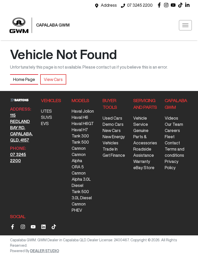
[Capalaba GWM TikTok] (54, 226)
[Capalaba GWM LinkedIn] (188, 5)
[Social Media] (181, 5)
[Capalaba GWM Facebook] (160, 5)
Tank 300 (80, 136)
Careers (172, 130)
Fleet (170, 137)
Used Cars (112, 118)
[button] (185, 25)
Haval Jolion (83, 111)
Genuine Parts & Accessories (145, 136)
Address (109, 5)
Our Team (174, 124)
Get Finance (114, 155)
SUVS (46, 117)
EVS (45, 123)
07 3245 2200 (140, 5)
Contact (172, 143)
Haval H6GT (83, 123)
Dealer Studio (44, 251)
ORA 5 (78, 167)
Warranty (141, 161)
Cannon (79, 148)
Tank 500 (80, 142)
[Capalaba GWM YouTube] (174, 5)
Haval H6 (80, 117)
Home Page (24, 79)
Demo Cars (113, 124)
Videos (171, 118)
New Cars (112, 130)
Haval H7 (80, 130)
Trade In (110, 149)
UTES (46, 111)
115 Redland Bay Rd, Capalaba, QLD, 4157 (21, 127)
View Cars (53, 79)
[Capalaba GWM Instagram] (167, 5)
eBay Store (143, 168)
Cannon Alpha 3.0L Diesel (81, 179)
